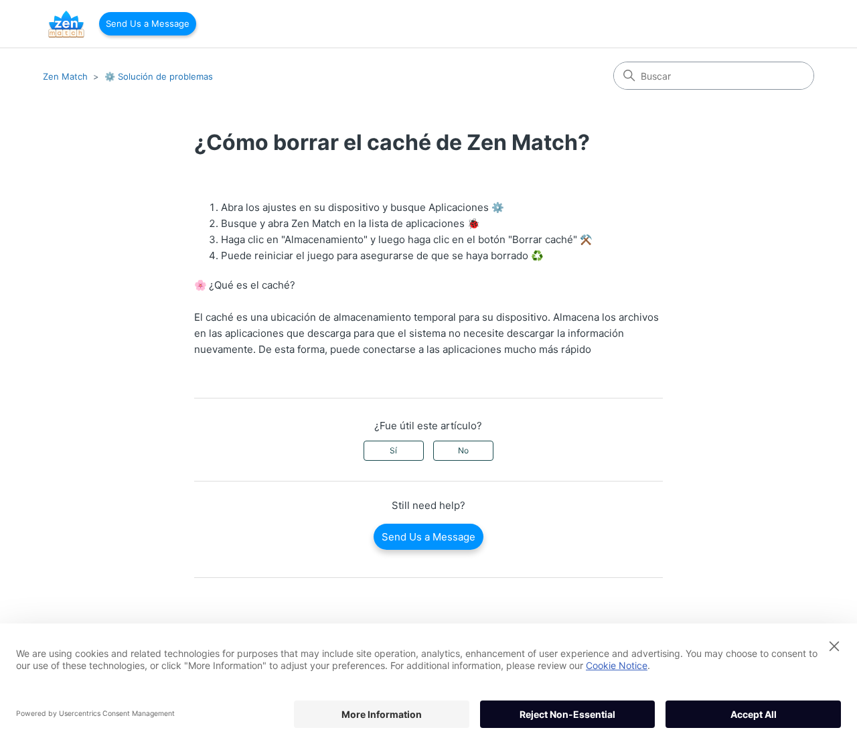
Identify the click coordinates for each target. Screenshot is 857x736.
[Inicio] (66, 24)
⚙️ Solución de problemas (158, 76)
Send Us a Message (147, 23)
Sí (393, 450)
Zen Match (65, 76)
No (463, 450)
